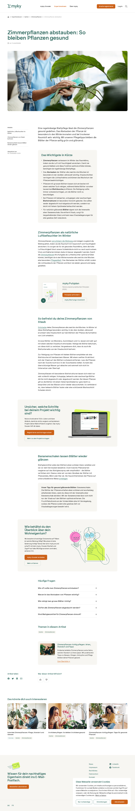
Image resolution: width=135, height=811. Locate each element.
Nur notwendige (84, 802)
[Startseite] (8, 17)
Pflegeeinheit (56, 260)
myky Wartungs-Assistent (75, 300)
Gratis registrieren (106, 6)
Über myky (74, 6)
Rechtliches (93, 771)
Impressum (93, 767)
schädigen (63, 479)
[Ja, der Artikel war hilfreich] (40, 679)
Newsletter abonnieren (18, 787)
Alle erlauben (119, 802)
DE (8, 805)
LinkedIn (115, 764)
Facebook (115, 767)
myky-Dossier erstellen (36, 557)
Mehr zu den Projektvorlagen (38, 438)
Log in (120, 6)
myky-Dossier (45, 6)
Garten (26, 17)
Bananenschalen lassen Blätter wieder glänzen (17, 143)
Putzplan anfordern (72, 295)
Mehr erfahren (32, 563)
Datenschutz (93, 774)
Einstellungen (102, 802)
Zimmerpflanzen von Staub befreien (16, 138)
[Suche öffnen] (126, 6)
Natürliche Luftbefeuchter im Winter (16, 132)
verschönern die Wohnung (62, 241)
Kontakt (92, 777)
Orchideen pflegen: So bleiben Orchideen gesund (66, 732)
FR (13, 805)
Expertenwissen (60, 6)
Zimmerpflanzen (36, 17)
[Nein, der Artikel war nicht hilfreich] (46, 679)
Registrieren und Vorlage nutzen (39, 432)
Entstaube (42, 327)
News (91, 764)
